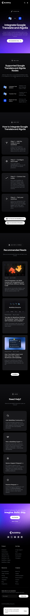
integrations (16, 11)
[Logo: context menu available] (7, 2)
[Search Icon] (25, 3)
